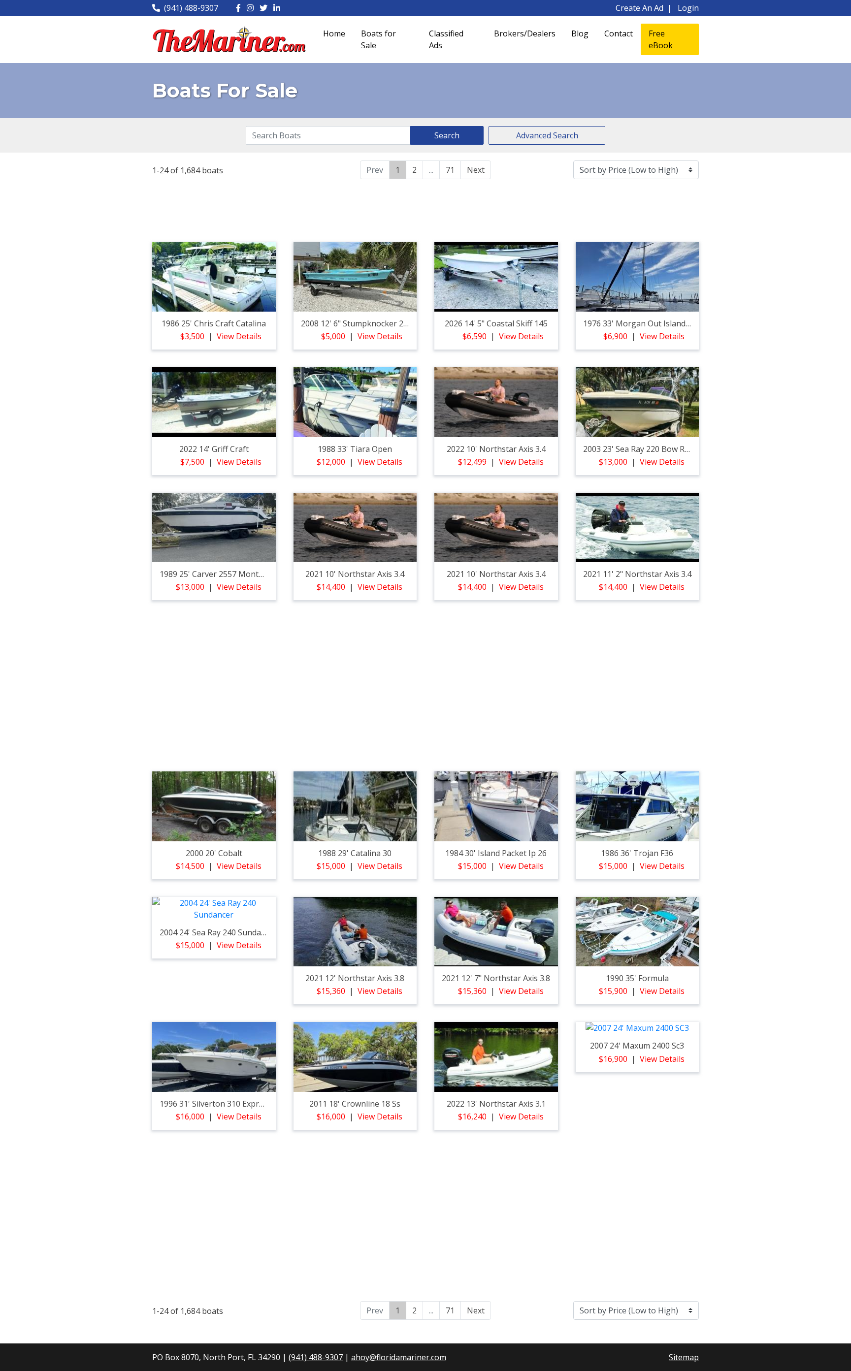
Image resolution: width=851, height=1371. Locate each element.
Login (688, 7)
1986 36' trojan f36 (637, 853)
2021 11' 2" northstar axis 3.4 (637, 574)
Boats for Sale (378, 39)
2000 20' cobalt (214, 853)
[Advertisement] (425, 209)
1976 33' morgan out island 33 (639, 323)
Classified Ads (446, 39)
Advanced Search (547, 135)
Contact (618, 33)
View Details (239, 336)
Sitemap (684, 1357)
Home (334, 33)
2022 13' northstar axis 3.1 (496, 1103)
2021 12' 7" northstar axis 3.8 (496, 978)
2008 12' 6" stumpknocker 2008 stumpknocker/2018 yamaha (413, 323)
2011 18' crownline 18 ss (354, 1103)
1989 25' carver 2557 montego (216, 574)
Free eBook (661, 39)
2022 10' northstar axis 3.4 (496, 449)
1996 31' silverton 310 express (215, 1103)
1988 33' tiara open (355, 449)
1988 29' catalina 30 (355, 853)
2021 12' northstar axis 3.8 (354, 978)
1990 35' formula (637, 978)
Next (476, 169)
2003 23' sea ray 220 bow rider (641, 449)
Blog (580, 33)
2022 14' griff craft (214, 449)
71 (450, 169)
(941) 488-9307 (191, 7)
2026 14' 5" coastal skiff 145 (496, 323)
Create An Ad (639, 7)
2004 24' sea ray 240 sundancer (218, 932)
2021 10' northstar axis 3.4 (354, 574)
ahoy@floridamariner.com (398, 1357)
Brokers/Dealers (525, 33)
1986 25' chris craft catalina (214, 323)
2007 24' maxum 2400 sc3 (637, 1045)
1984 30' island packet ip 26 (496, 853)
